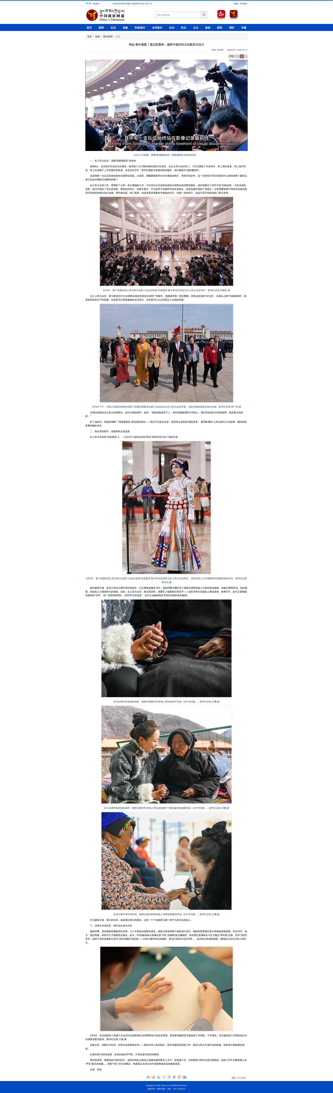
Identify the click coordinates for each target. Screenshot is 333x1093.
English (96, 3)
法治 (171, 27)
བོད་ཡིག (88, 3)
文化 (195, 27)
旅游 (207, 27)
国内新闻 (108, 36)
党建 (125, 27)
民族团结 (140, 27)
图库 (219, 27)
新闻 (101, 27)
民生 (183, 27)
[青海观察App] (221, 14)
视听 (231, 27)
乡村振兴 (157, 27)
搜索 (236, 3)
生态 (113, 27)
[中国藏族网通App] (234, 14)
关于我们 (243, 3)
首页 (89, 27)
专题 (243, 27)
